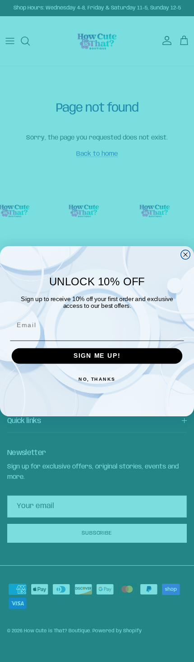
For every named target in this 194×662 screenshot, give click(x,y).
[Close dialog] (185, 254)
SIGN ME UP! (97, 355)
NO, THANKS (97, 379)
